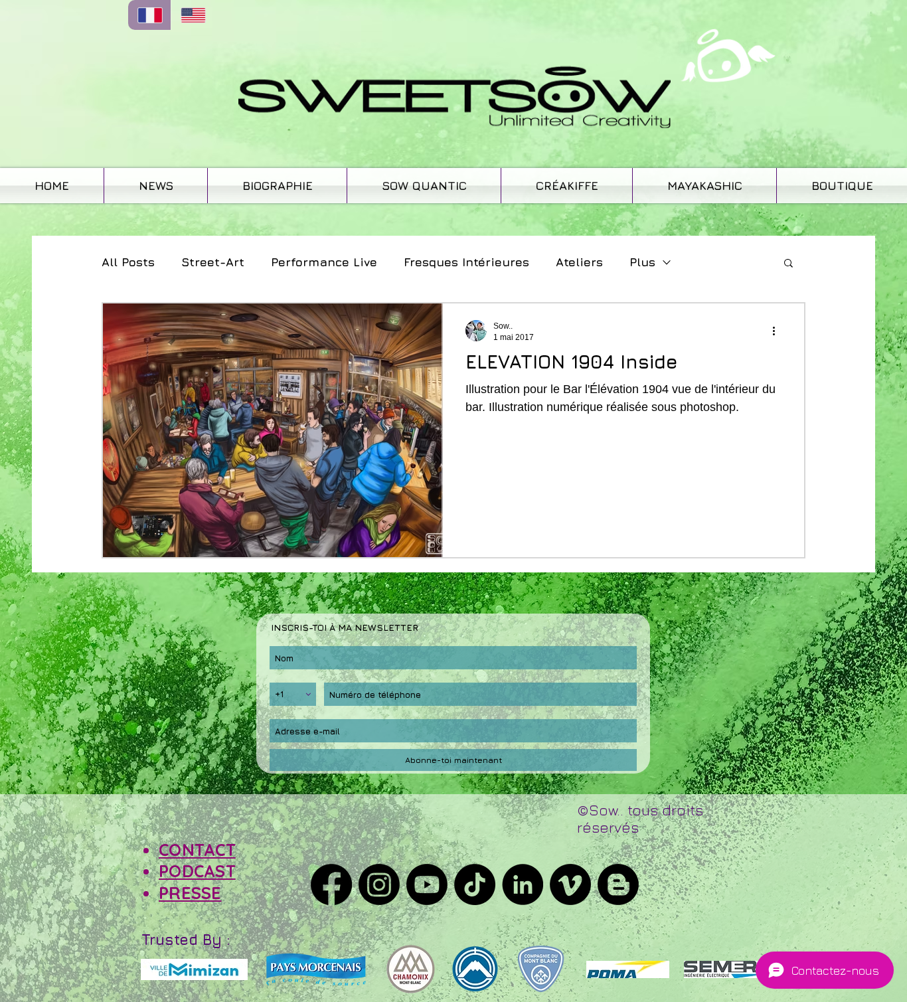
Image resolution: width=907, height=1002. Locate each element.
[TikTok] (474, 884)
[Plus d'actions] (778, 331)
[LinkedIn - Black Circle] (522, 884)
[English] (192, 15)
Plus (642, 262)
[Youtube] (427, 884)
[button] (788, 264)
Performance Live (324, 262)
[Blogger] (618, 884)
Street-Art (212, 262)
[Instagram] (379, 884)
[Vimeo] (570, 884)
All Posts (128, 262)
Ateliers (579, 262)
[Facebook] (331, 884)
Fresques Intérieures (466, 262)
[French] (149, 15)
